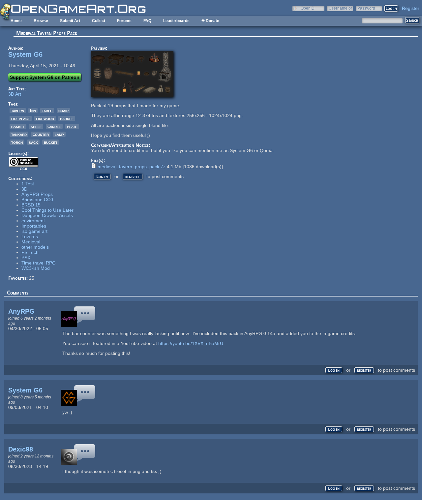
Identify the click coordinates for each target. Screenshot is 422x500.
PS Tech (30, 252)
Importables (33, 226)
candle (54, 126)
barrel (67, 118)
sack (33, 142)
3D (24, 189)
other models (35, 247)
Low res (29, 236)
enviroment (33, 220)
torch (17, 142)
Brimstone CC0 (37, 199)
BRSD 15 (31, 204)
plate (72, 126)
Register (410, 8)
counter (41, 134)
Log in (102, 176)
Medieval (30, 241)
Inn (33, 110)
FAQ (147, 20)
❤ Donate (210, 20)
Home (16, 20)
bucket (50, 142)
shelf (36, 126)
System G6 (25, 54)
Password (366, 8)
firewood (45, 118)
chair (63, 110)
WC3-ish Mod (35, 268)
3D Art (14, 94)
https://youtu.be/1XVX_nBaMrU (190, 343)
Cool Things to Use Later (47, 210)
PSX (25, 257)
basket (18, 126)
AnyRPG (21, 311)
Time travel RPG (38, 263)
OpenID (308, 8)
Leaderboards (176, 20)
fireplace (20, 118)
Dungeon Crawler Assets (47, 215)
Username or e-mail (340, 8)
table (47, 110)
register (132, 176)
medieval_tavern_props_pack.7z (132, 166)
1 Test (27, 183)
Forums (124, 20)
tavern (17, 110)
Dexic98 (20, 449)
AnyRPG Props (37, 194)
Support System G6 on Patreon (44, 77)
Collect (98, 20)
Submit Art (70, 20)
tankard (19, 134)
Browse (41, 20)
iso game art (34, 231)
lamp (59, 134)
